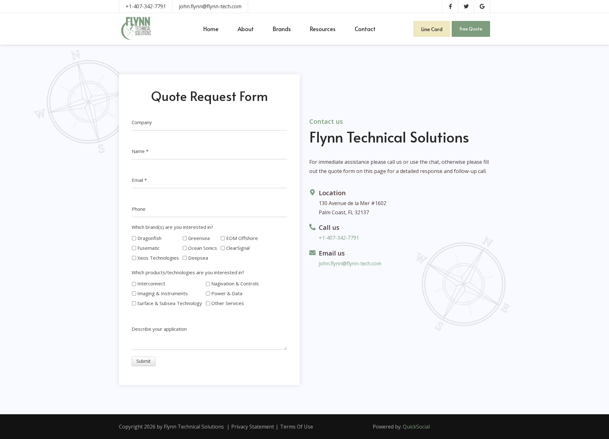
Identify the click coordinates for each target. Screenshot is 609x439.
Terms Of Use (296, 426)
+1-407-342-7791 (146, 6)
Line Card (431, 28)
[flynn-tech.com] (137, 29)
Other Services (227, 303)
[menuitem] (211, 28)
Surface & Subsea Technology (169, 303)
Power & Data (226, 293)
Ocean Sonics (202, 248)
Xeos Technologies (158, 258)
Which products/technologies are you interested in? (188, 272)
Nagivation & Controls (235, 283)
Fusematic (148, 248)
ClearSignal (238, 248)
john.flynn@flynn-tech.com (210, 6)
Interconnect (151, 283)
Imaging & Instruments (162, 293)
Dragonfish (149, 238)
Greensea (199, 238)
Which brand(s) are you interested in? (172, 227)
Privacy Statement (252, 426)
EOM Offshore (242, 238)
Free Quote (471, 29)
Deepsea (198, 258)
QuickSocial (416, 426)
